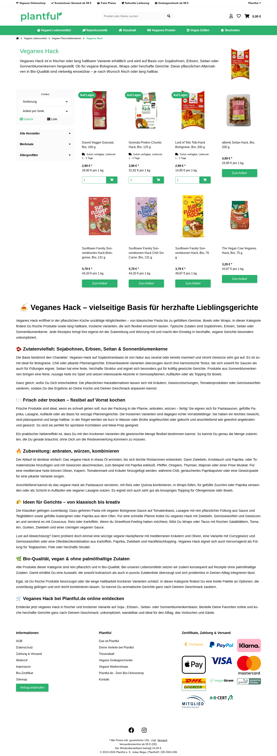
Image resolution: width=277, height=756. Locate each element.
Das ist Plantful (109, 641)
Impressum (23, 666)
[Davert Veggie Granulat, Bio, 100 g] (99, 110)
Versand (162, 740)
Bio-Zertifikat (24, 673)
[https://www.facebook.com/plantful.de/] (131, 730)
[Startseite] (17, 38)
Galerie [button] (28, 119)
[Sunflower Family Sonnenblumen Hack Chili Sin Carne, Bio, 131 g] (146, 216)
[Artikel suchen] (168, 16)
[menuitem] (54, 30)
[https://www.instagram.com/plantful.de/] (144, 730)
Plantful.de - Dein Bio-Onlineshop (121, 673)
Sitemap (21, 679)
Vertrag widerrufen (32, 687)
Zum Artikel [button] (239, 173)
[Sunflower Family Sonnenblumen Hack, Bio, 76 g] (192, 216)
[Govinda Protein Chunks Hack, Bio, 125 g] (146, 110)
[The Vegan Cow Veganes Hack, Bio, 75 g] (239, 216)
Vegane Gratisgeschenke (116, 660)
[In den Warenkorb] (111, 179)
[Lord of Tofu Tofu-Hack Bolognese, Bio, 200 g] (192, 110)
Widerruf (21, 660)
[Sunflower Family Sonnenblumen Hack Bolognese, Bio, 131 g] (99, 216)
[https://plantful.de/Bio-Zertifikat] (221, 697)
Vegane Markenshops (113, 666)
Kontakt (104, 679)
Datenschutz (24, 647)
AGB (19, 641)
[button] (253, 3)
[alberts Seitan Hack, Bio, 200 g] (239, 110)
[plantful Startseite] (41, 16)
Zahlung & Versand (29, 653)
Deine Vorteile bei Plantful (116, 647)
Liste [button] (53, 119)
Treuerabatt (106, 653)
